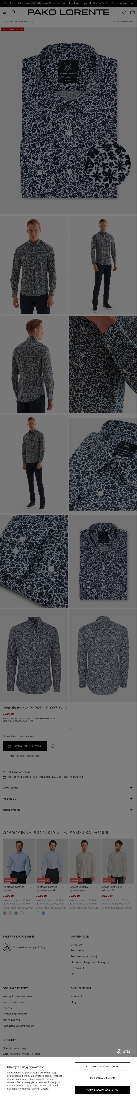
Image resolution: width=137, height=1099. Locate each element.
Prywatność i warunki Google (33, 1088)
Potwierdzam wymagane (102, 1066)
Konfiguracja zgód (102, 1078)
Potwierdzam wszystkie (102, 1089)
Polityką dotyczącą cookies (38, 1076)
